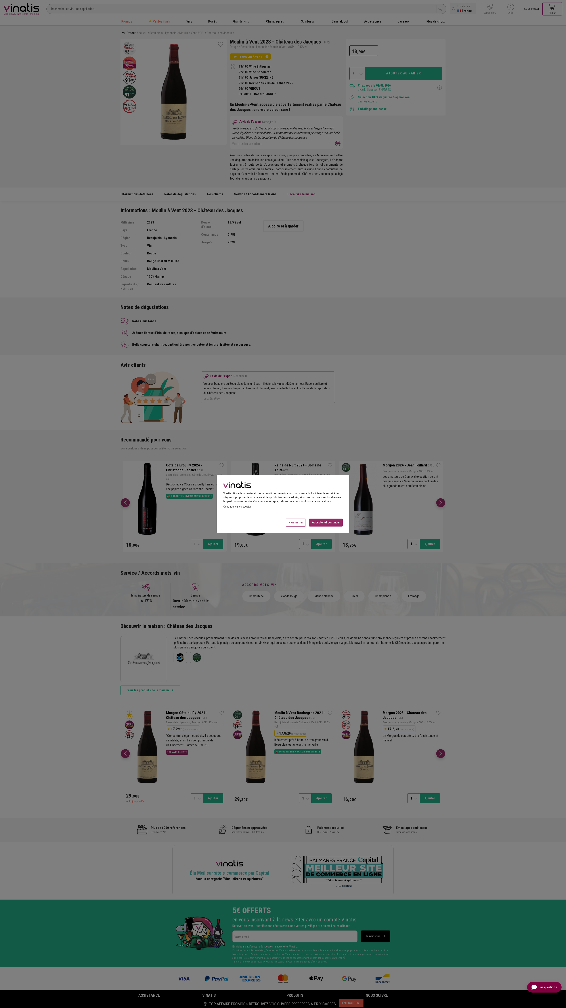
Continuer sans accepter (237, 506)
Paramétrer (296, 522)
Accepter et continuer (326, 522)
